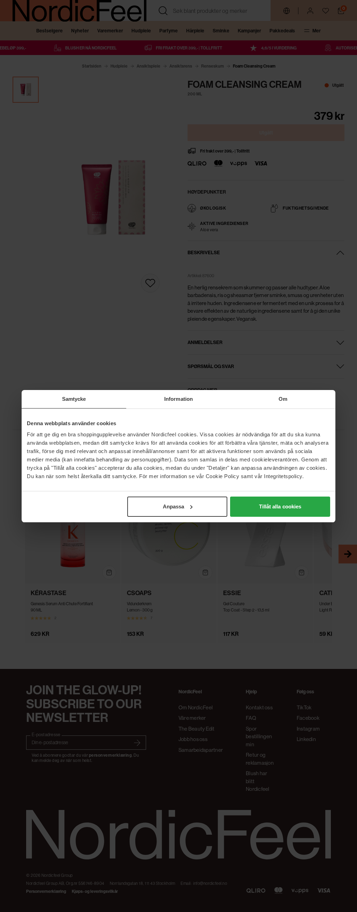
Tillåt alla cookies (280, 506)
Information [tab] (178, 399)
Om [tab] (283, 399)
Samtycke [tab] (74, 399)
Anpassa (173, 506)
